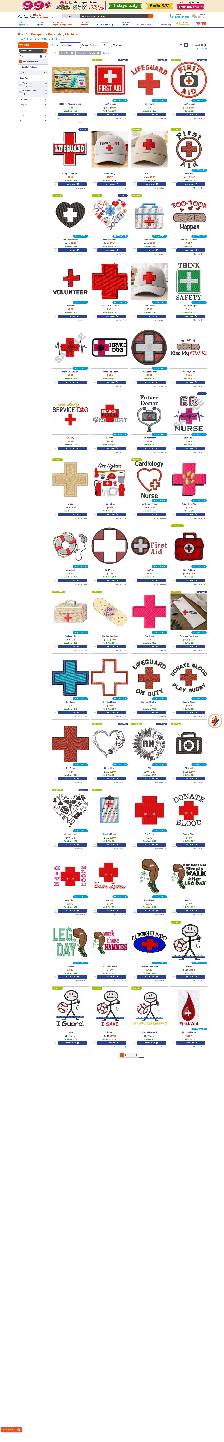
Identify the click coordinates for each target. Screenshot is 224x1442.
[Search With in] (45, 51)
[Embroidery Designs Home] (36, 16)
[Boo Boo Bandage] (109, 611)
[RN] (149, 744)
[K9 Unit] (109, 413)
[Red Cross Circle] (149, 347)
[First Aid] (188, 149)
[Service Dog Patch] (109, 347)
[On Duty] (70, 413)
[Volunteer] (70, 281)
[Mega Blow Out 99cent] (112, 6)
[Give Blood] (70, 876)
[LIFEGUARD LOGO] (109, 281)
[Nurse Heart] (109, 744)
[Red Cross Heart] (70, 215)
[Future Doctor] (149, 413)
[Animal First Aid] (188, 479)
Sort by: (55, 45)
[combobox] (114, 16)
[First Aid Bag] (188, 545)
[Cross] (70, 479)
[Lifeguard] (149, 79)
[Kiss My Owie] (188, 347)
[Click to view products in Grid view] (186, 45)
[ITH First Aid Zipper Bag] (70, 79)
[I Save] (109, 1008)
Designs (30, 39)
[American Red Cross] (188, 611)
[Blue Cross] (70, 677)
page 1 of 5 (199, 45)
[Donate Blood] (188, 677)
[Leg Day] (188, 876)
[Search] (150, 16)
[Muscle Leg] (149, 876)
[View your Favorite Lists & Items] (198, 23)
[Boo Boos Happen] (188, 215)
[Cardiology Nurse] (149, 479)
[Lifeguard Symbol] (70, 149)
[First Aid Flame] (188, 1008)
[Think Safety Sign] (188, 281)
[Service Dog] (109, 149)
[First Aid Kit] (149, 215)
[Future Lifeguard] (149, 1008)
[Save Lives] (109, 876)
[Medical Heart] (109, 215)
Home (20, 39)
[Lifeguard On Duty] (149, 677)
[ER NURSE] (188, 413)
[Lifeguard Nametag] (149, 942)
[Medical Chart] (109, 810)
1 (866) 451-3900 (182, 17)
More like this (80, 122)
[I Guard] (70, 1008)
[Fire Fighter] (109, 479)
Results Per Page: (90, 45)
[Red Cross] (149, 149)
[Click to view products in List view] (181, 45)
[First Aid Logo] (109, 79)
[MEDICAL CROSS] (70, 347)
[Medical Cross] (109, 677)
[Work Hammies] (109, 942)
